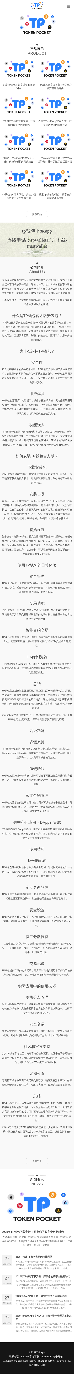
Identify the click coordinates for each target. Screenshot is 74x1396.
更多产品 (37, 214)
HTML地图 (40, 1365)
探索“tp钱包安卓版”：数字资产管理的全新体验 (55, 196)
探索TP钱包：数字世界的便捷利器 (19, 86)
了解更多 (37, 1160)
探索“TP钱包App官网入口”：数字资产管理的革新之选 (55, 123)
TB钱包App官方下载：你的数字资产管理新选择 (55, 86)
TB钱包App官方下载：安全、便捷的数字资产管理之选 (19, 196)
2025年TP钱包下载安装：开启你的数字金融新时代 (18, 123)
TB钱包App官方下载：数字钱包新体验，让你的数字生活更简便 (55, 160)
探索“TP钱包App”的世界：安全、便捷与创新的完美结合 (18, 160)
